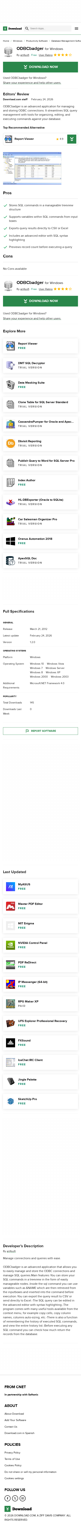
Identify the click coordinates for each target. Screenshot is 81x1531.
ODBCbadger (40, 48)
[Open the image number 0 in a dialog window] (32, 168)
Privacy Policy (12, 1452)
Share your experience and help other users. (32, 83)
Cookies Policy (13, 1465)
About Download (14, 1413)
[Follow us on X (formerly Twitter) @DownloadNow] (15, 1498)
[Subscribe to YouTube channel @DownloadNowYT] (23, 1498)
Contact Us (11, 1426)
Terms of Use (12, 1459)
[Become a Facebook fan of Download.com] (8, 1498)
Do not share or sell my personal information (31, 1471)
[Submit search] (27, 29)
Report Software (43, 731)
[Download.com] (12, 28)
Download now (43, 67)
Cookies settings (14, 1478)
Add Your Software (15, 1420)
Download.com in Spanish (19, 1433)
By (23, 55)
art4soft (11, 1251)
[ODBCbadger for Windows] (8, 51)
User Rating (46, 55)
